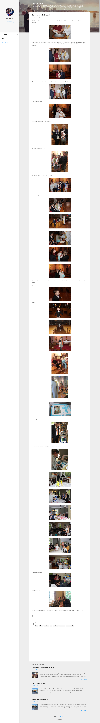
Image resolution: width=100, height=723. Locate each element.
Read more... (83, 679)
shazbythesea (9, 18)
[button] (86, 15)
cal (50, 625)
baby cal (41, 625)
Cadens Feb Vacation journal (40, 699)
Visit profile (9, 21)
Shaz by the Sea (38, 3)
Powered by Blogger (60, 716)
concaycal (62, 625)
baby (36, 625)
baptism (46, 625)
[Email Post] (35, 623)
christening (55, 625)
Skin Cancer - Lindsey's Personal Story (43, 667)
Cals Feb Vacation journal (39, 683)
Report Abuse (4, 42)
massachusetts (69, 625)
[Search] (89, 4)
